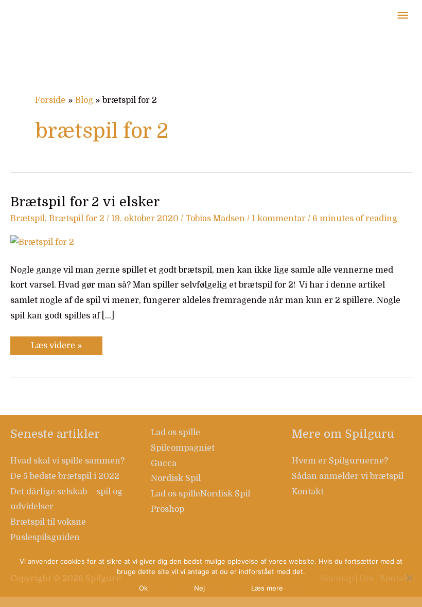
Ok (143, 588)
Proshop (167, 509)
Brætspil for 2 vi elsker (85, 201)
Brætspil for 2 (76, 218)
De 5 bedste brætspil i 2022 (64, 476)
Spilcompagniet (183, 448)
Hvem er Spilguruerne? (340, 461)
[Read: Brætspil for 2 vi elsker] (42, 242)
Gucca (164, 463)
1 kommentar (279, 218)
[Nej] (409, 578)
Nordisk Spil (176, 478)
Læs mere (267, 588)
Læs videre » (56, 343)
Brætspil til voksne (48, 522)
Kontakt (308, 491)
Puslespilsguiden (45, 537)
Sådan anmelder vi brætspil (347, 476)
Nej (199, 588)
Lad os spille (175, 432)
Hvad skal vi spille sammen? (67, 461)
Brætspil (27, 218)
